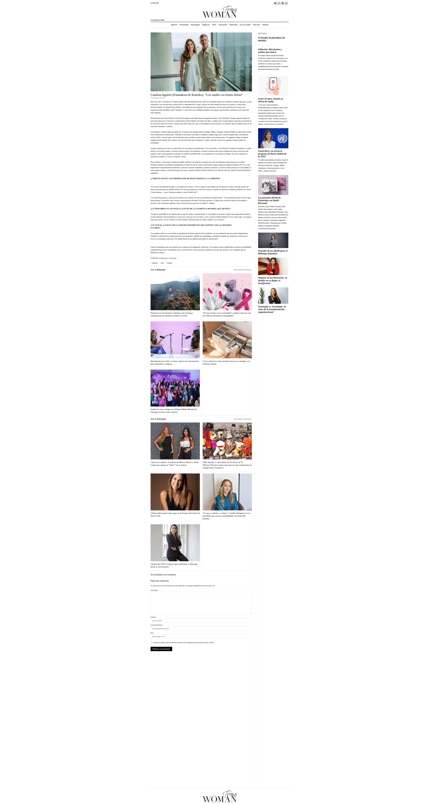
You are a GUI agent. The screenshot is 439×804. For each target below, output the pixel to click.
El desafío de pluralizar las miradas (271, 39)
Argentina (154, 263)
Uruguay (169, 263)
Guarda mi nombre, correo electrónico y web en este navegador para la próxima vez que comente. (183, 642)
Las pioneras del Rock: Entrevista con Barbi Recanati (269, 200)
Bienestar (233, 25)
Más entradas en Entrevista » (243, 419)
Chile (162, 263)
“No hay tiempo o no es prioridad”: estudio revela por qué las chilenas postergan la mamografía (227, 314)
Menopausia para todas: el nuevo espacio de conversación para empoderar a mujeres (175, 362)
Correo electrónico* (157, 625)
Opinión (174, 25)
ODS (214, 25)
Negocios (206, 25)
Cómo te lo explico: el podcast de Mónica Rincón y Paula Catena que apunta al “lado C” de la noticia (175, 463)
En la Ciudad (245, 25)
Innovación (222, 25)
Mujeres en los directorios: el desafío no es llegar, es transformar (272, 280)
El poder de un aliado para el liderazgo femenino (272, 252)
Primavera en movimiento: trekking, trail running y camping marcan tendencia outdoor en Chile (172, 314)
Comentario (154, 590)
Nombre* (153, 617)
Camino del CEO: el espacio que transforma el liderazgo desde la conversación (174, 565)
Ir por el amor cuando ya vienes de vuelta (270, 100)
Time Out (256, 25)
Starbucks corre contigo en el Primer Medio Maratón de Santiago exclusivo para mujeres (174, 410)
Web (152, 633)
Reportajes (195, 25)
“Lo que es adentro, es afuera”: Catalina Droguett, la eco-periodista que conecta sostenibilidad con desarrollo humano (227, 516)
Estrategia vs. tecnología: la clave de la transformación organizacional (272, 309)
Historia (265, 25)
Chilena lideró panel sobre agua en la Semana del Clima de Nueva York (175, 514)
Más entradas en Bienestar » (243, 270)
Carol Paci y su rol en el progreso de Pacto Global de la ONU (272, 154)
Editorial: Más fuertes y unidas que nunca (270, 50)
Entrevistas (184, 25)
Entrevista (172, 258)
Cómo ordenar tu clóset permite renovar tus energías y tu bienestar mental (226, 362)
